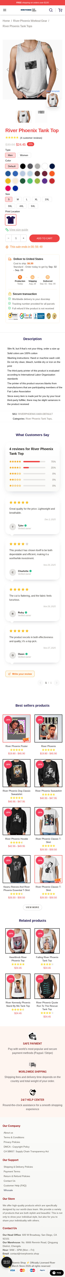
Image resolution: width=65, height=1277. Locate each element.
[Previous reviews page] (40, 683)
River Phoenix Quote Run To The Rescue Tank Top (47, 1006)
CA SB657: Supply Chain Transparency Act (26, 1151)
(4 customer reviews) (31, 137)
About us (8, 1132)
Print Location (12, 211)
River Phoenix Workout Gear (30, 20)
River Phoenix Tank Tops (17, 26)
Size (7, 194)
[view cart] (60, 10)
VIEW (17, 739)
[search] (51, 10)
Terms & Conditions (14, 1137)
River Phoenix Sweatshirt (48, 790)
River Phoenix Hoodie (16, 838)
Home (6, 20)
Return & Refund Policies (17, 1176)
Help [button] (59, 1273)
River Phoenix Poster (17, 746)
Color (8, 160)
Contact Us (9, 1180)
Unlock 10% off (6, 1262)
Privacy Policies (12, 1142)
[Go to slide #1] (24, 117)
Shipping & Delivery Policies (18, 1166)
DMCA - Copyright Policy (17, 1146)
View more (32, 907)
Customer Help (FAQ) (15, 1185)
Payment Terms (12, 1171)
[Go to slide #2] (41, 117)
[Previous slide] (7, 69)
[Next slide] (57, 69)
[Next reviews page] (57, 683)
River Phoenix (48, 746)
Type (7, 150)
